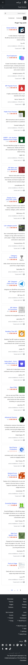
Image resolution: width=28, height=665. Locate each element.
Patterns (10, 607)
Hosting (24, 604)
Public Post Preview (10, 112)
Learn (24, 612)
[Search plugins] (5, 13)
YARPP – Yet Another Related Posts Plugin (10, 138)
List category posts (10, 225)
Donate (10, 618)
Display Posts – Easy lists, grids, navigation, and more (10, 198)
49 (12, 590)
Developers (23, 618)
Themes (11, 601)
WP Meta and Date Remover (12, 168)
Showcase (10, 599)
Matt (24, 628)
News (24, 601)
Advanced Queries (11, 417)
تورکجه (21, 641)
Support (24, 615)
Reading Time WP (11, 331)
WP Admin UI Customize (12, 308)
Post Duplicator (12, 56)
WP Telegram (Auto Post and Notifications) (12, 282)
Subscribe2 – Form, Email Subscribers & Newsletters (10, 362)
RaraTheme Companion (13, 448)
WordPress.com (21, 626)
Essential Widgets (11, 503)
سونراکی (8, 590)
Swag (10, 620)
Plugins (11, 604)
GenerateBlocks (11, 28)
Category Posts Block (13, 256)
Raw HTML (13, 387)
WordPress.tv (21, 620)
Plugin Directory (22, 7)
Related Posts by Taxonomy (12, 474)
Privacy (24, 607)
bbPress (23, 631)
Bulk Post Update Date (13, 534)
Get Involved (9, 612)
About (24, 599)
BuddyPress (22, 634)
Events (11, 615)
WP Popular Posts (11, 86)
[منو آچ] (2, 2)
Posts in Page (12, 563)
